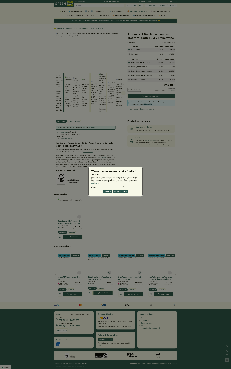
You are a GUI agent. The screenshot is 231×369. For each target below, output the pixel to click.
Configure (107, 191)
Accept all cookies (120, 191)
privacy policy (95, 183)
